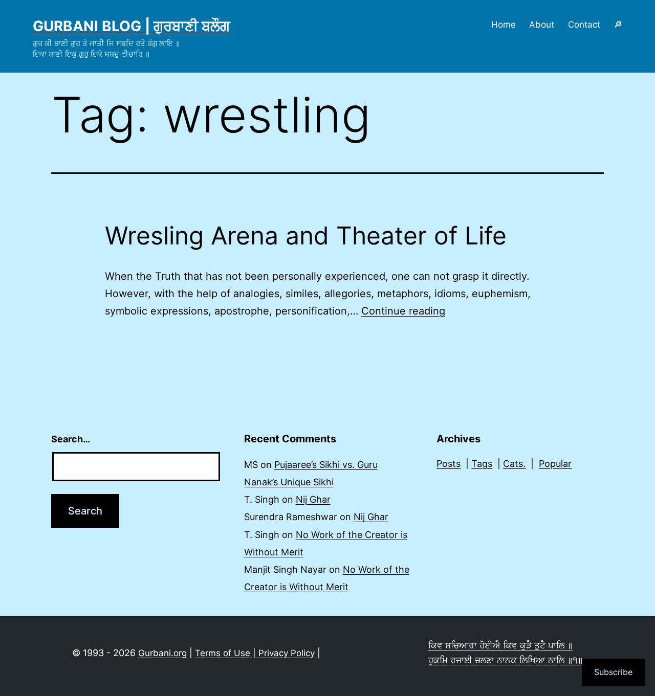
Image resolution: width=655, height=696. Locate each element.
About (541, 24)
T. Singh (261, 499)
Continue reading (403, 311)
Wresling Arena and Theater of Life (306, 235)
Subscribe (613, 672)
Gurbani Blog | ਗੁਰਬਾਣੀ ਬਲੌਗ (131, 26)
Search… (70, 439)
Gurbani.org (162, 653)
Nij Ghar (313, 499)
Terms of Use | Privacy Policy (255, 653)
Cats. (514, 463)
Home (503, 24)
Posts (448, 463)
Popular (555, 463)
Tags (481, 463)
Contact (584, 24)
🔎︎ (618, 24)
